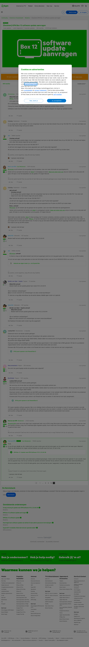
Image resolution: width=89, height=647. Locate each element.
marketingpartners (31, 84)
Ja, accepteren (56, 101)
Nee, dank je (34, 101)
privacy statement (41, 90)
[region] (45, 84)
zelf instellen (57, 94)
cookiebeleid (28, 90)
